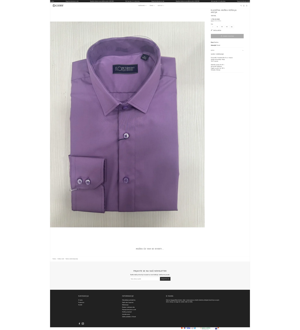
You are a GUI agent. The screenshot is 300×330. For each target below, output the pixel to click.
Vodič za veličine (217, 30)
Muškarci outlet (61, 259)
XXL (222, 26)
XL (217, 26)
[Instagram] (83, 324)
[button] (241, 6)
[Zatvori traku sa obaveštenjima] (248, 1)
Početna (54, 259)
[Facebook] (79, 324)
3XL (227, 26)
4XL (232, 26)
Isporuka (212, 20)
